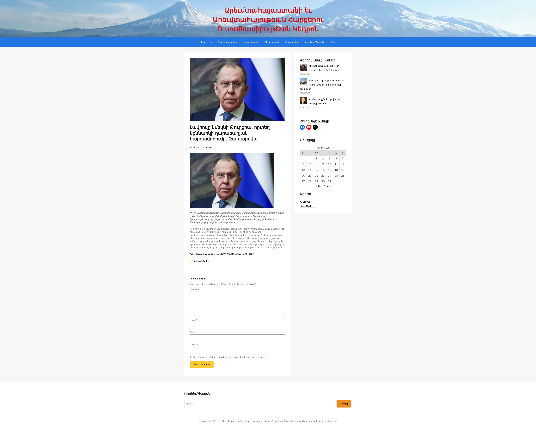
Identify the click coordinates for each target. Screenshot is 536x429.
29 (316, 181)
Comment (195, 289)
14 (310, 169)
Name (193, 320)
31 (329, 181)
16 (323, 169)
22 (316, 175)
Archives (305, 201)
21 (310, 175)
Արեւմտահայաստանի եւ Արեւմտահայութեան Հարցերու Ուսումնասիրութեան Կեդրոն (268, 19)
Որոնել (344, 403)
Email (193, 332)
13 (303, 169)
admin (209, 147)
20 (303, 175)
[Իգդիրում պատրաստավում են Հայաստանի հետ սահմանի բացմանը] (303, 82)
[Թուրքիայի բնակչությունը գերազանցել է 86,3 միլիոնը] (303, 68)
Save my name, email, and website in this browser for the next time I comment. (230, 357)
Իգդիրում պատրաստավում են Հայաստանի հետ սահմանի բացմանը (322, 84)
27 (303, 181)
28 (310, 181)
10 (329, 164)
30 (323, 181)
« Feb (319, 186)
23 (323, 175)
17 (329, 169)
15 (316, 169)
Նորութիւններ (200, 261)
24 (329, 175)
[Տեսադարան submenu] (259, 42)
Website (194, 344)
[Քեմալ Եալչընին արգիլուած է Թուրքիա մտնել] (303, 101)
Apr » (327, 186)
